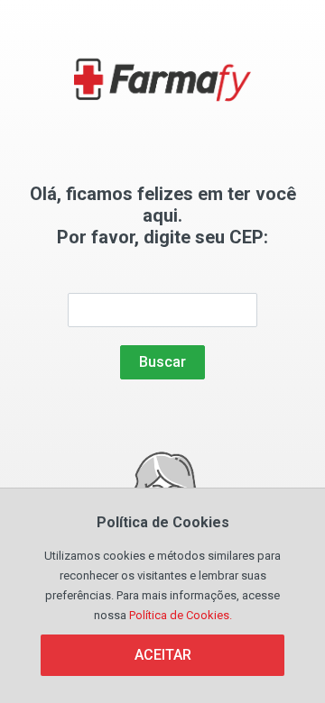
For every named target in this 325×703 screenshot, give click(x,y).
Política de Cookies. (180, 615)
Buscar (162, 361)
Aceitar (163, 654)
